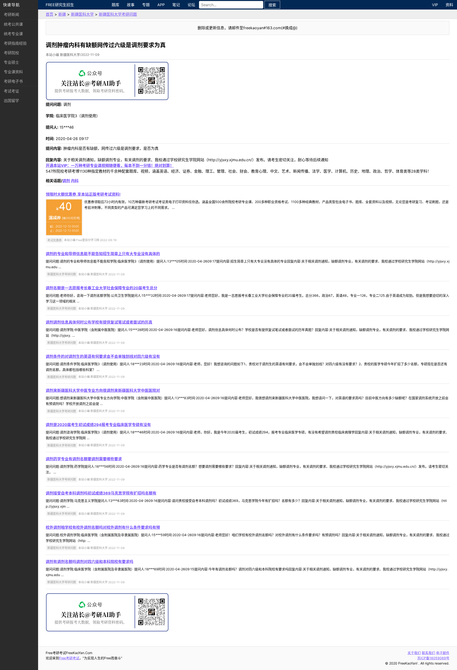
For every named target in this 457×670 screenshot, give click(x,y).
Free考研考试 (69, 658)
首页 (49, 14)
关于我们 (414, 653)
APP (161, 4)
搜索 (272, 5)
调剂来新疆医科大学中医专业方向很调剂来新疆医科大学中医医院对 (103, 390)
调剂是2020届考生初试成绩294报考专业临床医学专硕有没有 (98, 424)
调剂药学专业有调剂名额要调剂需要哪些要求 (84, 458)
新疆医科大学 (82, 14)
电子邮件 (442, 653)
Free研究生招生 (60, 4)
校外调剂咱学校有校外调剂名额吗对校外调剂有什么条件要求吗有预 (103, 527)
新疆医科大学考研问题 (118, 14)
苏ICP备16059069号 (433, 658)
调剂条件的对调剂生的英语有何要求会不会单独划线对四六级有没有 (103, 356)
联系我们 (428, 653)
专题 (146, 4)
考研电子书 (13, 81)
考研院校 (11, 52)
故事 (130, 4)
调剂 (66, 180)
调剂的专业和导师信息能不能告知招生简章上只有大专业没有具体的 (103, 253)
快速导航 (11, 4)
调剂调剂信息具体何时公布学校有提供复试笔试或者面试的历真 (99, 322)
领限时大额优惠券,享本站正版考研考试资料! (83, 194)
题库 (115, 4)
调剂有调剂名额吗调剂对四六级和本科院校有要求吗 (89, 561)
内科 (75, 180)
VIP (435, 4)
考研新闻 (11, 14)
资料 (449, 4)
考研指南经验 (15, 43)
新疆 (62, 14)
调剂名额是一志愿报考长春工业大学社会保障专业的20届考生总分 (101, 288)
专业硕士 (11, 62)
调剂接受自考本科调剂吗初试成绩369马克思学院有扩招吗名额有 (101, 493)
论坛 (191, 4)
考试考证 (11, 91)
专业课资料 (13, 71)
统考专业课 (13, 33)
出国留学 (11, 100)
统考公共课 (13, 24)
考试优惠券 (54, 240)
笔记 (176, 4)
